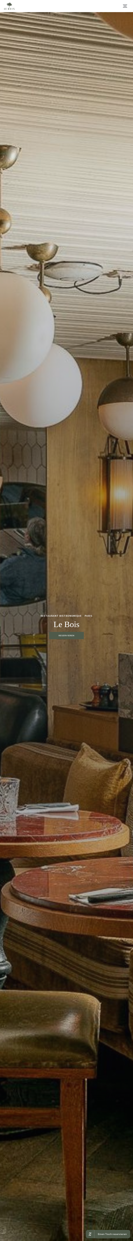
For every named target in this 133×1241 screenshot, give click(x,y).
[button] (125, 6)
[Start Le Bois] (9, 6)
